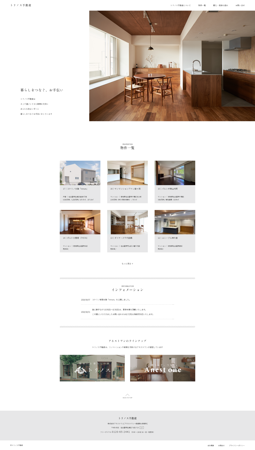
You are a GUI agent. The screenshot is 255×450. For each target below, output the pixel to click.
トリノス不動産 (21, 5)
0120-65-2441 (121, 431)
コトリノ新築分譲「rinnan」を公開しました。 (111, 299)
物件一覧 (202, 5)
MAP (141, 428)
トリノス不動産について (180, 5)
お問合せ (221, 445)
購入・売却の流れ (220, 5)
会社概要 (211, 445)
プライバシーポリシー (237, 445)
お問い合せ (240, 5)
